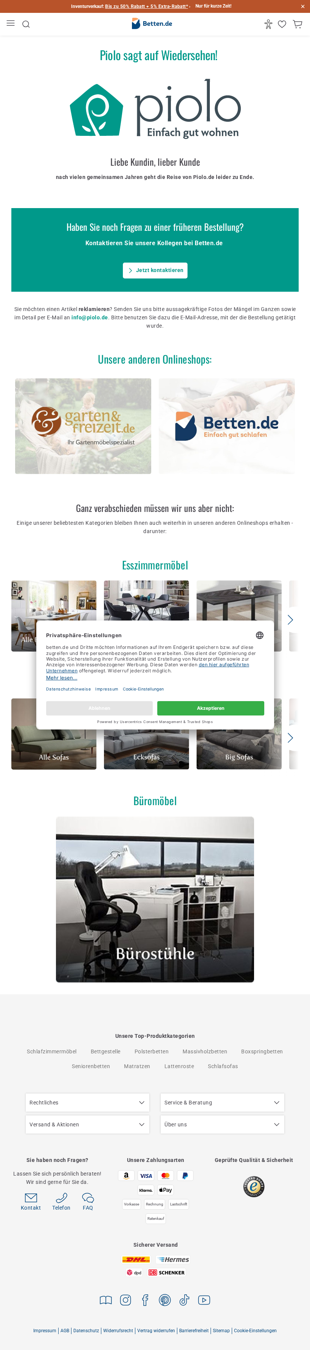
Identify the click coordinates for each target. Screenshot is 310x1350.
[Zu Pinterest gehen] (165, 1301)
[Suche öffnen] (26, 24)
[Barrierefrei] (269, 24)
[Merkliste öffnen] (283, 24)
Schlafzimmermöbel (52, 1051)
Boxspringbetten (262, 1051)
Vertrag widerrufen (156, 1330)
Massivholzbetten (205, 1051)
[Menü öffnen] (11, 24)
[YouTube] (204, 1301)
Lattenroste (179, 1066)
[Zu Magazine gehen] (106, 1301)
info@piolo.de (89, 317)
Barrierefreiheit (194, 1330)
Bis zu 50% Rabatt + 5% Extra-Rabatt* (146, 6)
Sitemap (221, 1330)
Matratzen (137, 1066)
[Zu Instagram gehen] (125, 1301)
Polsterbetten (152, 1051)
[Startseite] (152, 24)
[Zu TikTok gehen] (184, 1301)
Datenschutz (86, 1330)
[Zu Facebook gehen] (145, 1301)
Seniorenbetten (91, 1066)
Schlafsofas (223, 1066)
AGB (64, 1330)
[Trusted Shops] (254, 1187)
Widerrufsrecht (118, 1330)
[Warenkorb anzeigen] (298, 24)
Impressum (44, 1330)
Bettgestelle (106, 1051)
